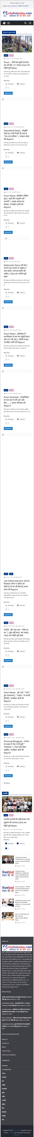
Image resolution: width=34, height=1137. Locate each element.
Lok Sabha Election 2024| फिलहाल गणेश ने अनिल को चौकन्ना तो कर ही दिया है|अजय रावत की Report (17, 585)
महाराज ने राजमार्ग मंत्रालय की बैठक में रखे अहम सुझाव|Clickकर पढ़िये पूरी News (22, 917)
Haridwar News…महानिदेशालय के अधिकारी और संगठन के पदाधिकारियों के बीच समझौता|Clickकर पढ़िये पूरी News (22, 875)
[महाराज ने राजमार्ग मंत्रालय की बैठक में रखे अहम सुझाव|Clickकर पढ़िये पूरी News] (8, 918)
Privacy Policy (6, 1051)
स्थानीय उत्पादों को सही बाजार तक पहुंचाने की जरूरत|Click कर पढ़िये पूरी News (17, 822)
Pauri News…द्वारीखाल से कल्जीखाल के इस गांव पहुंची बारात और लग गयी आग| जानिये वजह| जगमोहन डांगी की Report (17, 338)
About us (5, 1039)
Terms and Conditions (9, 1055)
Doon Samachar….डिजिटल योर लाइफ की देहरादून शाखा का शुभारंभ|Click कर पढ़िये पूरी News (22, 889)
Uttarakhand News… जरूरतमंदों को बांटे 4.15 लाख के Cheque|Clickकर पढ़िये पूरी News (22, 860)
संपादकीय (11, 55)
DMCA (4, 1047)
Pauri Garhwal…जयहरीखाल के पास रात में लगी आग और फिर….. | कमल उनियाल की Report (16, 401)
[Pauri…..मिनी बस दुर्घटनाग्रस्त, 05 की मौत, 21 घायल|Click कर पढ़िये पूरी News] (17, 44)
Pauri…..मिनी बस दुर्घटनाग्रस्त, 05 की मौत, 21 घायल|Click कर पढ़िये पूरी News (17, 65)
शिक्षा (3, 1108)
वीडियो (3, 1104)
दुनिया (3, 1092)
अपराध (3, 1073)
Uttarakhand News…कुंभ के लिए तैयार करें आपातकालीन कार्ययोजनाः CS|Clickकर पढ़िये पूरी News (23, 903)
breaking (4, 1065)
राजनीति (11, 574)
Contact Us (5, 1043)
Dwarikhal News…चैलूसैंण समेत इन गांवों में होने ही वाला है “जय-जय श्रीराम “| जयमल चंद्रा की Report (16, 135)
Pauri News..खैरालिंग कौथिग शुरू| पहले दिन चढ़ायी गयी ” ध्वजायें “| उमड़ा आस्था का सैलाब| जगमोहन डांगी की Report (16, 201)
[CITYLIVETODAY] (17, 946)
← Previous (6, 783)
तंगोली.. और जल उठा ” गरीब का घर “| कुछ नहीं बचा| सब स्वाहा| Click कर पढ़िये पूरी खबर (16, 632)
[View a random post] (30, 23)
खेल (3, 1081)
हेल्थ (3, 1119)
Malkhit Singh (19, 58)
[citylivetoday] (4, 23)
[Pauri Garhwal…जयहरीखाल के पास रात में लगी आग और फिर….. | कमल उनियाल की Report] (17, 378)
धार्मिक (3, 1096)
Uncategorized (6, 1069)
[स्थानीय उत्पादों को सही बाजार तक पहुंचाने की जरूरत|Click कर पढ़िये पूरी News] (17, 804)
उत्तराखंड (6, 55)
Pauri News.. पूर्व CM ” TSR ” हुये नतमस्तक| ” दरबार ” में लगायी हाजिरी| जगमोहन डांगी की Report (17, 696)
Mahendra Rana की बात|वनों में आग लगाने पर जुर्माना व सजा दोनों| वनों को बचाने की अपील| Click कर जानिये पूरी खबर (16, 271)
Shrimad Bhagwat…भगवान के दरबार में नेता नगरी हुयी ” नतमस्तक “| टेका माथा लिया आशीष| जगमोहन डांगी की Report (16, 747)
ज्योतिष (3, 1085)
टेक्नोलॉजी (4, 1089)
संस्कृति (3, 1116)
